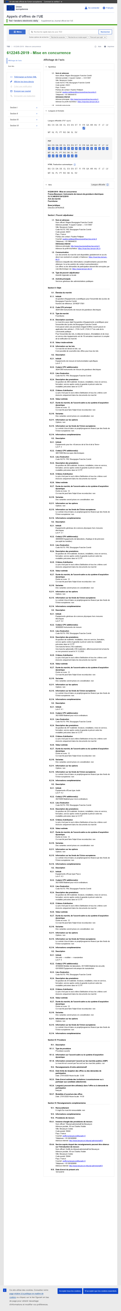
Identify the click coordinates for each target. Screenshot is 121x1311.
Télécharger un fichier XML (25, 77)
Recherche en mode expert (77, 37)
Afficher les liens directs (24, 82)
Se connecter (93, 8)
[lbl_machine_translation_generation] (75, 165)
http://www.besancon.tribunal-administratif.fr (86, 1141)
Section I (13, 108)
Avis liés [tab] (11, 66)
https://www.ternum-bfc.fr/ (82, 269)
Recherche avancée (58, 37)
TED (8, 46)
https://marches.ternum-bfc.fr (88, 102)
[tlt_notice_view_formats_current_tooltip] (107, 185)
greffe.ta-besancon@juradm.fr (74, 1136)
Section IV (14, 120)
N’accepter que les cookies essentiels (101, 1291)
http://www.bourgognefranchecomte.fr (84, 99)
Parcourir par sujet (96, 37)
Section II (14, 114)
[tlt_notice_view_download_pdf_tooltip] (49, 148)
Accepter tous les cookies (70, 1291)
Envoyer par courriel (22, 91)
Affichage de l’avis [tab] (15, 60)
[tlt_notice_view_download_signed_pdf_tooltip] (84, 128)
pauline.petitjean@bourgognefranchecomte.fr (79, 92)
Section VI (14, 126)
